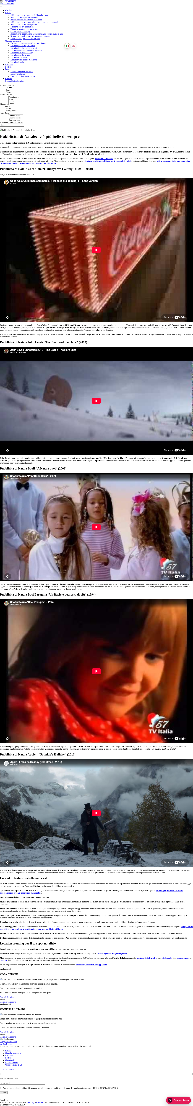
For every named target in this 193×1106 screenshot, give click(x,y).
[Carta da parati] (15, 116)
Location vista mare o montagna (24, 60)
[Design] (10, 113)
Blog (7, 69)
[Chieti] (14, 90)
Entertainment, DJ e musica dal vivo (25, 38)
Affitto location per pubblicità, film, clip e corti (30, 15)
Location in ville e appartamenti (24, 48)
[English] (73, 45)
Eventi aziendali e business (22, 71)
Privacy (31, 1102)
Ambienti (4, 122)
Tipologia (4, 104)
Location (9, 64)
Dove (2, 95)
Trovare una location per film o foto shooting (29, 43)
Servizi (8, 13)
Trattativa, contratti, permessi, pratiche (26, 29)
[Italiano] (67, 45)
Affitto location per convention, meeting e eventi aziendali (34, 22)
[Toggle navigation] (1, 6)
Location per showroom (20, 55)
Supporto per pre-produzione (22, 27)
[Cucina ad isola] (15, 120)
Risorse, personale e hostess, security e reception (31, 36)
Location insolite (17, 62)
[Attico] (16, 99)
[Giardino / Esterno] (15, 122)
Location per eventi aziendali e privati (26, 50)
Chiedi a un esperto (13, 41)
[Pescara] (14, 94)
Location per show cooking (22, 53)
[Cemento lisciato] (15, 118)
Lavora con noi (11, 1062)
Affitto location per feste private (24, 24)
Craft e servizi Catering (20, 31)
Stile (2, 113)
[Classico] (10, 109)
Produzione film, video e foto (23, 76)
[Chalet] (16, 104)
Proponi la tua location (14, 81)
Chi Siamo (9, 10)
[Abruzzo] (14, 88)
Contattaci (9, 1060)
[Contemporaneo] (10, 111)
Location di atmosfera (19, 57)
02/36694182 (10, 1)
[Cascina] (16, 102)
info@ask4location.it (8, 1041)
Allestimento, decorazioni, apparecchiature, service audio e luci (37, 34)
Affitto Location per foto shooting (24, 17)
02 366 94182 (6, 1044)
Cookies (39, 1102)
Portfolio (8, 67)
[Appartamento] (16, 97)
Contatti (8, 78)
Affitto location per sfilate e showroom (26, 20)
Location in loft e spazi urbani (23, 46)
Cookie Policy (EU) (13, 1065)
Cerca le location (7, 997)
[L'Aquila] (14, 92)
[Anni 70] (10, 106)
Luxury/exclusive (18, 74)
